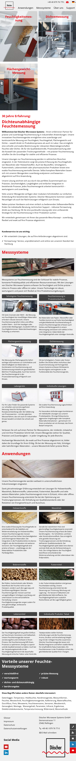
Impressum (9, 721)
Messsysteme (43, 7)
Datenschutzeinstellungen (15, 728)
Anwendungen (25, 7)
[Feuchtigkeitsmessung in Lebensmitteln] (19, 629)
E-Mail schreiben (49, 732)
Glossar (7, 718)
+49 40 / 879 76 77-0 (51, 728)
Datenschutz (9, 725)
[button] (67, 2)
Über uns (58, 7)
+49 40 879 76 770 (56, 2)
